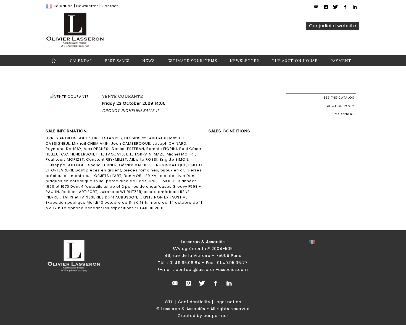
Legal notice (228, 302)
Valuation (63, 6)
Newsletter (86, 6)
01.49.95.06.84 (185, 262)
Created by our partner (203, 315)
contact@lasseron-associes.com (212, 269)
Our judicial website (332, 26)
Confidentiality (194, 302)
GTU (169, 302)
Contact (110, 6)
